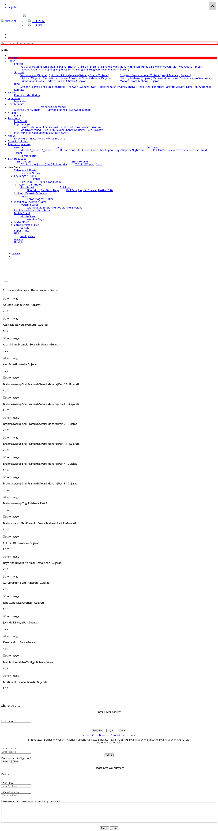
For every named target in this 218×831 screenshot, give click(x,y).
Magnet (39, 199)
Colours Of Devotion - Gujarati (21, 543)
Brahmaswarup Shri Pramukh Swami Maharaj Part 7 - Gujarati (40, 424)
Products (16, 253)
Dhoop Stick (97, 150)
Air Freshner (180, 150)
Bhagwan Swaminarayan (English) (108, 69)
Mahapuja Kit (46, 133)
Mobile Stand (22, 213)
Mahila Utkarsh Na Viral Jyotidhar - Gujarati (29, 662)
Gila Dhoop (82, 150)
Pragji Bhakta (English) (74, 69)
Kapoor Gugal (113, 150)
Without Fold (34, 207)
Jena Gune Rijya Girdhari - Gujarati (23, 602)
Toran (24, 196)
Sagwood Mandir (57, 110)
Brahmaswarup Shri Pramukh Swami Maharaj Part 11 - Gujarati (41, 443)
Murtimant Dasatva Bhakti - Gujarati (25, 682)
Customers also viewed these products (26, 290)
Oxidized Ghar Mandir (27, 110)
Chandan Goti (65, 127)
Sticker (49, 199)
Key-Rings (26, 181)
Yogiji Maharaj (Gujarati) (176, 75)
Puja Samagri (22, 124)
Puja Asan (32, 133)
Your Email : (8, 783)
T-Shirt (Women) (85, 164)
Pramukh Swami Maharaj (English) (120, 66)
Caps (99, 164)
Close (122, 730)
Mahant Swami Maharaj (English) (40, 69)
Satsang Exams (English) (62, 66)
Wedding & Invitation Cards (30, 202)
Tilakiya (52, 127)
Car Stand (47, 190)
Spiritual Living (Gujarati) (64, 75)
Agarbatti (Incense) (19, 144)
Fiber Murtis (21, 138)
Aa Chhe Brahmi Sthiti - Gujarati (22, 305)
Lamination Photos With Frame (32, 210)
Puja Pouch (27, 127)
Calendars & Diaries (26, 170)
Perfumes (152, 147)
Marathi (180, 87)
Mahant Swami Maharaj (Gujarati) (140, 81)
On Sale (12, 58)
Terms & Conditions (93, 735)
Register (13, 7)
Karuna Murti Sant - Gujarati (20, 642)
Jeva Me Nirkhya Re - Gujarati (20, 622)
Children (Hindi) (57, 87)
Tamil (189, 87)
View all (54, 290)
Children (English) (88, 66)
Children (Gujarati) (31, 78)
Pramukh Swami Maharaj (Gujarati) (91, 78)
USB (16, 233)
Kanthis (12, 92)
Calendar (25, 173)
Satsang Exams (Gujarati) (94, 75)
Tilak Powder (82, 127)
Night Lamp (139, 150)
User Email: (8, 721)
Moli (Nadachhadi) (31, 130)
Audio (23, 236)
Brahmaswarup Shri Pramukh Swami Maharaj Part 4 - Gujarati (40, 463)
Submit (109, 755)
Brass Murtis (37, 138)
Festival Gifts (105, 190)
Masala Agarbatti (30, 150)
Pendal (37, 179)
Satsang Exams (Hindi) (33, 87)
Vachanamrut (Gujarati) (34, 75)
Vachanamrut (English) (34, 66)
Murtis (12, 135)
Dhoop (58, 147)
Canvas (24, 227)
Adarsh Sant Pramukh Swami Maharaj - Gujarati (31, 344)
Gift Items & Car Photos (28, 184)
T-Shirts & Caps (17, 158)
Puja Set (48, 130)
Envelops (76, 207)
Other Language (154, 87)
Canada (39, 25)
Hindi (17, 84)
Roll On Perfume (163, 150)
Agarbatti (19, 147)
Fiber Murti (27, 187)
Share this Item (12, 705)
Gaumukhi (40, 127)
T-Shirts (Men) (22, 161)
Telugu (197, 87)
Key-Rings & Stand (25, 176)
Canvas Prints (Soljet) (26, 225)
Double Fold (63, 207)
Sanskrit (170, 87)
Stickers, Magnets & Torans (30, 193)
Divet (89, 130)
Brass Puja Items (18, 141)
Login (110, 730)
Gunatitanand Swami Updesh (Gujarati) (43, 81)
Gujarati (19, 72)
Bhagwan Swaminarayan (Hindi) (86, 87)
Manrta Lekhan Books (166, 78)
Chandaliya (71, 130)
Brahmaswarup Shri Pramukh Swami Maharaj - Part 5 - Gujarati (41, 404)
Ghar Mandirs (16, 104)
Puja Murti (20, 121)
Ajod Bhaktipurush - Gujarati (20, 364)
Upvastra (97, 130)
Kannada (19, 89)
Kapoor (126, 150)
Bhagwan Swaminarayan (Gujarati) (140, 75)
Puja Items (14, 118)
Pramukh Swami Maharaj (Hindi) (124, 87)
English (18, 64)
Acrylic (41, 219)
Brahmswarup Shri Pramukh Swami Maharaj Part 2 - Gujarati (39, 523)
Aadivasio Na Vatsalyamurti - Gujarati (25, 324)
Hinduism (147, 66)
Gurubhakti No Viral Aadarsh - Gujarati (26, 582)
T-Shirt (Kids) (60, 164)
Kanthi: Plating (31, 95)
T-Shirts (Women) (79, 161)
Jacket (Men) (44, 164)
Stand (203, 150)
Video (31, 236)
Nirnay (36, 173)
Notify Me (97, 730)
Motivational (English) (191, 66)
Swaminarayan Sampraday (196, 78)
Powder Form (28, 156)
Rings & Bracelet (88, 190)
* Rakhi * (13, 112)
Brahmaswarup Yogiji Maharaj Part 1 (25, 503)
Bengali (206, 87)
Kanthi (18, 95)
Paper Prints (21, 230)
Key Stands (54, 181)
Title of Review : (10, 792)
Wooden (32, 219)
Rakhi (17, 115)
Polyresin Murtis (55, 138)
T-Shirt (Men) (28, 164)
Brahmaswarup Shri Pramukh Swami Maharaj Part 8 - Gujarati (40, 483)
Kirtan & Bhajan (77, 81)
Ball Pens (65, 187)
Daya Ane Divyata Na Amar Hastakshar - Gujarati (32, 563)
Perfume (194, 150)
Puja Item (19, 133)
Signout (6, 761)
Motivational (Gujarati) (56, 78)
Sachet (18, 153)
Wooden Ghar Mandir (53, 107)
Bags (56, 190)
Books (11, 61)
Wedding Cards (29, 204)
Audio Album (21, 222)
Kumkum (58, 130)
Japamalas (14, 98)
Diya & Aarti (62, 133)
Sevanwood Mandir (79, 110)
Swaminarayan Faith (165, 66)
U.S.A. (38, 21)
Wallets (18, 239)
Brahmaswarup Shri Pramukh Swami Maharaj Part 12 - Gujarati (41, 384)
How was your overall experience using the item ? (30, 801)
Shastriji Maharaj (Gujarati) (136, 78)
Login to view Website (109, 742)
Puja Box (95, 127)
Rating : (5, 774)
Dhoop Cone (67, 150)
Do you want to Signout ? (16, 758)
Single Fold (49, 207)
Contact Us (117, 735)
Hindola (18, 242)
